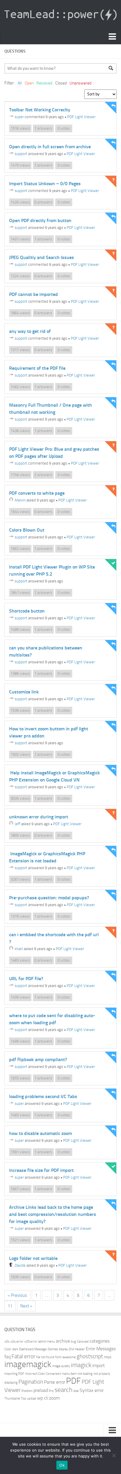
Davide (20, 1265)
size (76, 1391)
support (21, 154)
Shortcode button (27, 611)
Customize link (24, 692)
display (63, 1349)
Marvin (20, 500)
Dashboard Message (33, 1349)
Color (7, 1349)
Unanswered (80, 83)
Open (29, 83)
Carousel (83, 1341)
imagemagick (27, 1364)
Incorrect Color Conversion (43, 1374)
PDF (73, 1381)
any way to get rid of (30, 331)
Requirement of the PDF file (37, 368)
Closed (61, 83)
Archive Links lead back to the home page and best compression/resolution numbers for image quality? (52, 1214)
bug (73, 1341)
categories (100, 1341)
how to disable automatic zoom (40, 1133)
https (107, 1357)
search (64, 1390)
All (20, 83)
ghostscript (90, 1356)
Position (27, 1391)
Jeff (17, 824)
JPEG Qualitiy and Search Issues (41, 257)
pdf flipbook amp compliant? (38, 1059)
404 (7, 1341)
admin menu (46, 1341)
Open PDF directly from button (40, 220)
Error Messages (101, 1348)
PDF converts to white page (37, 493)
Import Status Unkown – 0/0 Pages (45, 183)
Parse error (54, 1382)
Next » (26, 1306)
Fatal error (23, 1356)
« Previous (17, 1295)
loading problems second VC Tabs (43, 1096)
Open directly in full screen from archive (50, 146)
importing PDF (14, 1374)
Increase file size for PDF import (41, 1170)
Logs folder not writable (33, 1258)
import (98, 1365)
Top (23, 1398)
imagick (81, 1365)
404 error (17, 1341)
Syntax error (92, 1390)
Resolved (44, 83)
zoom (54, 1398)
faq (7, 1356)
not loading (85, 1374)
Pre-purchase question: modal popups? (49, 897)
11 (10, 1306)
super (19, 117)
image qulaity (61, 1366)
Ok (62, 1465)
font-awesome (65, 1357)
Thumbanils (12, 1398)
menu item (69, 1374)
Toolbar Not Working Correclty (39, 110)
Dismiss (53, 1349)
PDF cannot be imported (33, 294)
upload (31, 1398)
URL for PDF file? (26, 978)
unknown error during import (38, 817)
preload (40, 1390)
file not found (45, 1357)
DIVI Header (77, 1349)
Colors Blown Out (26, 530)
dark (15, 1349)
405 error (30, 1341)
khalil (19, 949)
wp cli (42, 1398)
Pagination (31, 1381)
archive (63, 1341)
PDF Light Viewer (81, 117)
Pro (51, 1391)
